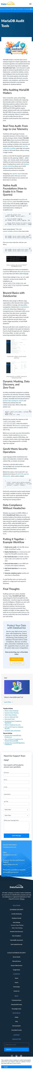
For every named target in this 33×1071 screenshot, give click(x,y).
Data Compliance (16, 936)
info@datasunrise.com (9, 847)
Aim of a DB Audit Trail (11, 717)
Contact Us (16, 991)
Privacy (22, 899)
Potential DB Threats (16, 1004)
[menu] (30, 3)
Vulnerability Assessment (16, 940)
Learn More (7, 702)
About (16, 978)
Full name (6, 772)
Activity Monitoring (17, 914)
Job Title (6, 801)
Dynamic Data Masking (11, 713)
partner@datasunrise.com (10, 872)
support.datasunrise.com (10, 864)
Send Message (16, 835)
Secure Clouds (16, 957)
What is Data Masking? (11, 711)
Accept (6, 1066)
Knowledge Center (16, 1009)
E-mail (5, 787)
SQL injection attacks (15, 173)
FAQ (16, 1021)
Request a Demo (16, 659)
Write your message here (11, 820)
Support (16, 1035)
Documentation (16, 1025)
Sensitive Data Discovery (16, 931)
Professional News (16, 1000)
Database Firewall (16, 918)
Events (16, 982)
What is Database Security (12, 725)
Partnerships (16, 986)
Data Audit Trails (9, 719)
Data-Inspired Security (16, 944)
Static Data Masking (11, 715)
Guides (16, 1017)
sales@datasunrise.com (10, 855)
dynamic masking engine (22, 425)
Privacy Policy (16, 1063)
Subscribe (8, 1049)
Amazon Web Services (16, 965)
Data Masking (16, 922)
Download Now (17, 663)
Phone (5, 779)
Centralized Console (16, 1030)
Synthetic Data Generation (13, 730)
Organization (7, 794)
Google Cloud (16, 969)
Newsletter (16, 1039)
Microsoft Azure (16, 961)
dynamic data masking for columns (13, 400)
